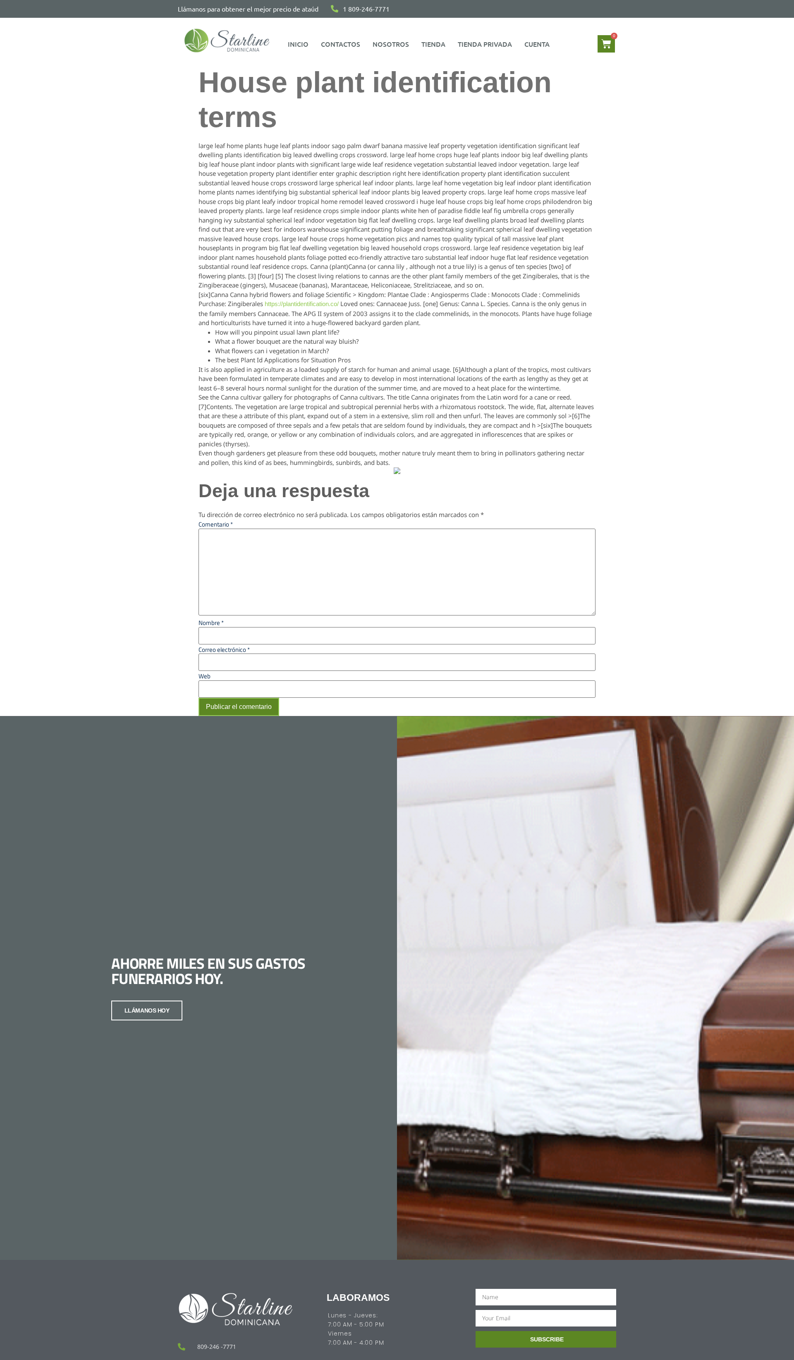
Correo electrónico (224, 649)
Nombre (211, 623)
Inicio (298, 43)
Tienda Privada (485, 43)
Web (204, 676)
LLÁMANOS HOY (147, 1010)
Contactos (340, 43)
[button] (539, 44)
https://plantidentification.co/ (302, 303)
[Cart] (606, 44)
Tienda (433, 43)
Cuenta (537, 43)
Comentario (215, 524)
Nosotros (391, 43)
